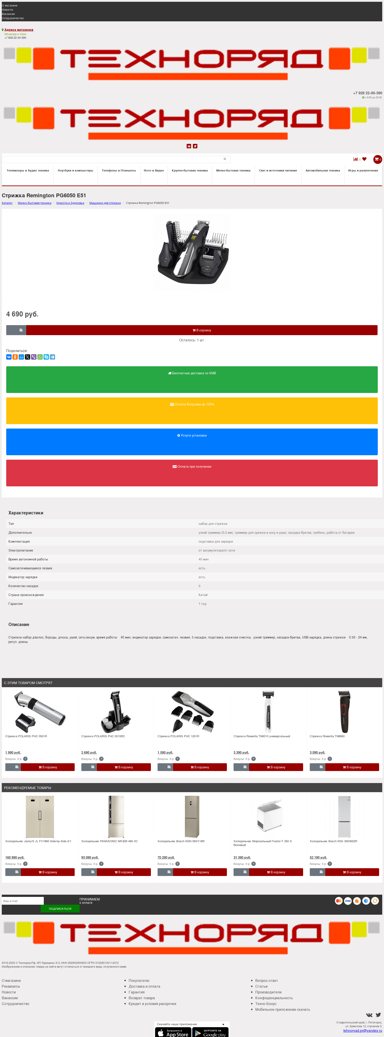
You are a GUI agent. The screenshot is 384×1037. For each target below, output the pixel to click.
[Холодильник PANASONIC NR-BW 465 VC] (116, 817)
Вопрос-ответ (266, 980)
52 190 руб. (318, 857)
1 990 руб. (13, 752)
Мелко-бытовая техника (233, 170)
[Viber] (33, 357)
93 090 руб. (90, 857)
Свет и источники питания (278, 170)
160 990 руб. (14, 857)
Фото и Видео (154, 170)
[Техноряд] (192, 121)
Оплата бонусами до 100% (194, 404)
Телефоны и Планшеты (119, 170)
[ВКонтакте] (9, 357)
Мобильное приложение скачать (282, 1009)
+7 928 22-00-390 (367, 92)
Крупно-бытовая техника (190, 170)
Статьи (261, 986)
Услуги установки (193, 435)
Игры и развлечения (363, 170)
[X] (27, 357)
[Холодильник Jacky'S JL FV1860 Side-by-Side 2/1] (40, 817)
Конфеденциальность (274, 997)
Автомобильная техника (323, 170)
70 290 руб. (166, 857)
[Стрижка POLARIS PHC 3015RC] (116, 712)
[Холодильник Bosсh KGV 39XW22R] (344, 817)
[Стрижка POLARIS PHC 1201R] (192, 712)
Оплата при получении (194, 466)
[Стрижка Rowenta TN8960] (344, 712)
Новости (7, 9)
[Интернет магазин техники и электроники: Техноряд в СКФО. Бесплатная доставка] (192, 61)
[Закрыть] (222, 1027)
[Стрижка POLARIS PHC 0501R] (40, 712)
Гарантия (137, 992)
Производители (268, 992)
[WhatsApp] (40, 357)
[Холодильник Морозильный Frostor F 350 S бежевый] (268, 817)
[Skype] (46, 357)
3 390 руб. (241, 752)
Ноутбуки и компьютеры (75, 170)
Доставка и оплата (144, 986)
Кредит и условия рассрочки (152, 1003)
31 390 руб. (242, 857)
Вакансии (8, 14)
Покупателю (139, 980)
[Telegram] (52, 357)
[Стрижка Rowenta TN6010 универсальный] (268, 712)
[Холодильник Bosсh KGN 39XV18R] (192, 817)
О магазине (9, 5)
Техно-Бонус (265, 1003)
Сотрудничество (13, 18)
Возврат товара (142, 997)
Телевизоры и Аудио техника (28, 170)
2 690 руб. (89, 752)
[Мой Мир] (21, 357)
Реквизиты (11, 986)
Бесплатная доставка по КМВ (193, 373)
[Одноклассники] (15, 357)
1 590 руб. (165, 752)
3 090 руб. (317, 752)
